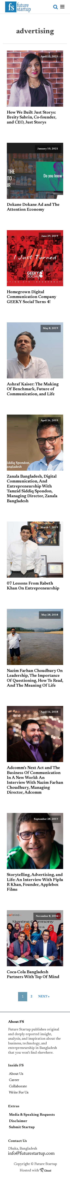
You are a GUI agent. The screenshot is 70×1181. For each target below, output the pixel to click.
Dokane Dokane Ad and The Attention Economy (33, 207)
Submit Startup (22, 1127)
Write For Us (18, 1092)
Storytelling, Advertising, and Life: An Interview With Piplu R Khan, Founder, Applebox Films (35, 882)
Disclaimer (18, 1121)
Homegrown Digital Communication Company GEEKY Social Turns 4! (31, 297)
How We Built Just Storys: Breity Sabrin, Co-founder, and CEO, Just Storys (31, 118)
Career (14, 1080)
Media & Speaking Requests (32, 1115)
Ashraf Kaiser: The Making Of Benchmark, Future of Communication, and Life (33, 389)
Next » (43, 996)
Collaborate (18, 1086)
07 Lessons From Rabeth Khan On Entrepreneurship (33, 586)
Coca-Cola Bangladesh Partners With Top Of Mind (33, 974)
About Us (16, 1074)
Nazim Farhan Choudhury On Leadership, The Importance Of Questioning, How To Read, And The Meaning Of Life (35, 678)
